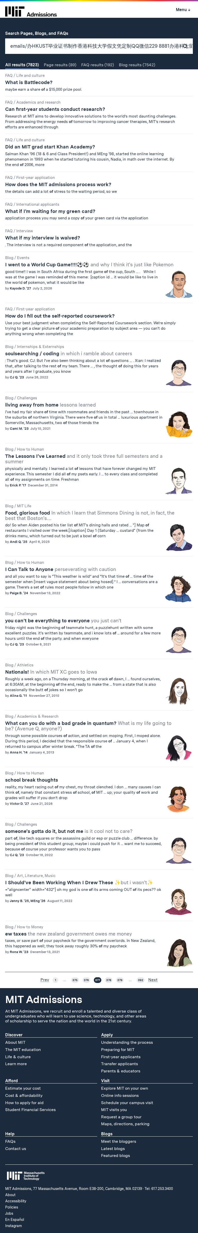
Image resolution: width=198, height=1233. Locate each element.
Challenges (27, 398)
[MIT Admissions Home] (31, 9)
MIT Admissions (43, 999)
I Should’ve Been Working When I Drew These (79, 883)
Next (153, 980)
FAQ (9, 75)
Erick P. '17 (18, 485)
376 (86, 980)
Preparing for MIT (118, 1049)
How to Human (30, 449)
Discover (13, 1034)
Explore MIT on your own (124, 1088)
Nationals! (51, 672)
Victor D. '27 (19, 804)
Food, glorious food (90, 515)
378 (108, 980)
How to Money (30, 927)
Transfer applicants (119, 1063)
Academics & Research (38, 716)
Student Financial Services (30, 1109)
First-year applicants (121, 1056)
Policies (11, 1207)
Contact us (15, 1148)
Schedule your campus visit (127, 1102)
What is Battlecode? (29, 82)
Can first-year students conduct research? (55, 109)
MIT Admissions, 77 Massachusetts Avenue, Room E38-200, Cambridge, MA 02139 (73, 1189)
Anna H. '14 (19, 752)
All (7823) (22, 64)
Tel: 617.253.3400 (159, 1189)
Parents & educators (120, 1071)
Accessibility (15, 1201)
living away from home (50, 405)
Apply (107, 1034)
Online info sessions (120, 1095)
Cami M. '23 (19, 429)
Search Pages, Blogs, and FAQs (39, 33)
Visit (105, 1080)
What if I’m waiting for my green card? (50, 211)
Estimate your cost (23, 1088)
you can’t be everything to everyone (63, 621)
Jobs (9, 1213)
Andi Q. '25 (18, 542)
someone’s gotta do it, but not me (69, 831)
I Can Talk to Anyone (60, 569)
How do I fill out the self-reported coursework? (60, 316)
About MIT (15, 1042)
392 (140, 980)
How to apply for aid (24, 1102)
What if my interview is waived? (42, 238)
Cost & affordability (24, 1095)
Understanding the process (127, 1042)
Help (9, 1133)
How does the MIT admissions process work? (58, 184)
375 (75, 980)
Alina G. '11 (18, 696)
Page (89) (60, 64)
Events (23, 257)
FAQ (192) (97, 64)
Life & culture (18, 1056)
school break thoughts (31, 780)
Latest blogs (113, 1148)
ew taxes (68, 934)
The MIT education (23, 1049)
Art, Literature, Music (36, 875)
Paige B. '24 (19, 593)
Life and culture (30, 75)
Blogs (106, 1133)
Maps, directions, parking (125, 1123)
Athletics (25, 665)
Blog (9, 257)
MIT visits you (114, 1109)
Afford (11, 1080)
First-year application (35, 177)
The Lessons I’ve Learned (83, 459)
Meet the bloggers (118, 1141)
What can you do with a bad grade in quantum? (88, 726)
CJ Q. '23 (17, 377)
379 (119, 980)
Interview (24, 231)
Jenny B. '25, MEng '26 (27, 901)
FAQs (10, 1141)
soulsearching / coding (68, 354)
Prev (44, 980)
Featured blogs (115, 1155)
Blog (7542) (137, 64)
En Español (14, 1220)
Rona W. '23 (19, 952)
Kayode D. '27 (20, 288)
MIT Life (24, 506)
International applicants (37, 204)
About (10, 1195)
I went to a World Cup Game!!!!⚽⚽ (89, 265)
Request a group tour (121, 1116)
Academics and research (38, 102)
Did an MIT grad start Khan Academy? (50, 147)
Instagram (13, 1226)
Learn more (16, 1063)
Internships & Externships (40, 346)
